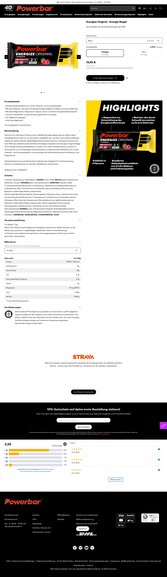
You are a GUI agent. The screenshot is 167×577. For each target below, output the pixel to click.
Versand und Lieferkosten (87, 515)
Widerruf (82, 529)
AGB (8, 561)
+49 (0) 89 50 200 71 (13, 526)
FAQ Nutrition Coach (41, 532)
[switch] (153, 520)
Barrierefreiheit (81, 561)
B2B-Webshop (63, 515)
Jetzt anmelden (83, 427)
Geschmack (91, 36)
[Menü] (157, 515)
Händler (60, 519)
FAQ (34, 519)
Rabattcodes (79, 565)
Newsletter (37, 523)
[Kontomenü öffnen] (150, 8)
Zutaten (9, 175)
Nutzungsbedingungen (99, 561)
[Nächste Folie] (79, 57)
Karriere (36, 515)
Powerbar (112, 569)
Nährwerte (10, 242)
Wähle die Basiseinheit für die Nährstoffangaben (22, 246)
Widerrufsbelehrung (84, 519)
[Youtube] (86, 547)
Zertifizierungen (13, 307)
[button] (160, 8)
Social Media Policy (65, 561)
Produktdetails (12, 101)
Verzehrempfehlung (15, 220)
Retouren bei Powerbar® (86, 523)
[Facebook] (74, 547)
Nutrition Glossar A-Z (42, 528)
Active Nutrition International (148, 561)
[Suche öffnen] (133, 8)
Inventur (89, 565)
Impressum (115, 561)
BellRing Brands (128, 561)
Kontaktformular (12, 515)
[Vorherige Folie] (7, 57)
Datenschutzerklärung (45, 561)
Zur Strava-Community (83, 392)
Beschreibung (12, 130)
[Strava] (92, 547)
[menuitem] (151, 14)
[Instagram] (80, 547)
